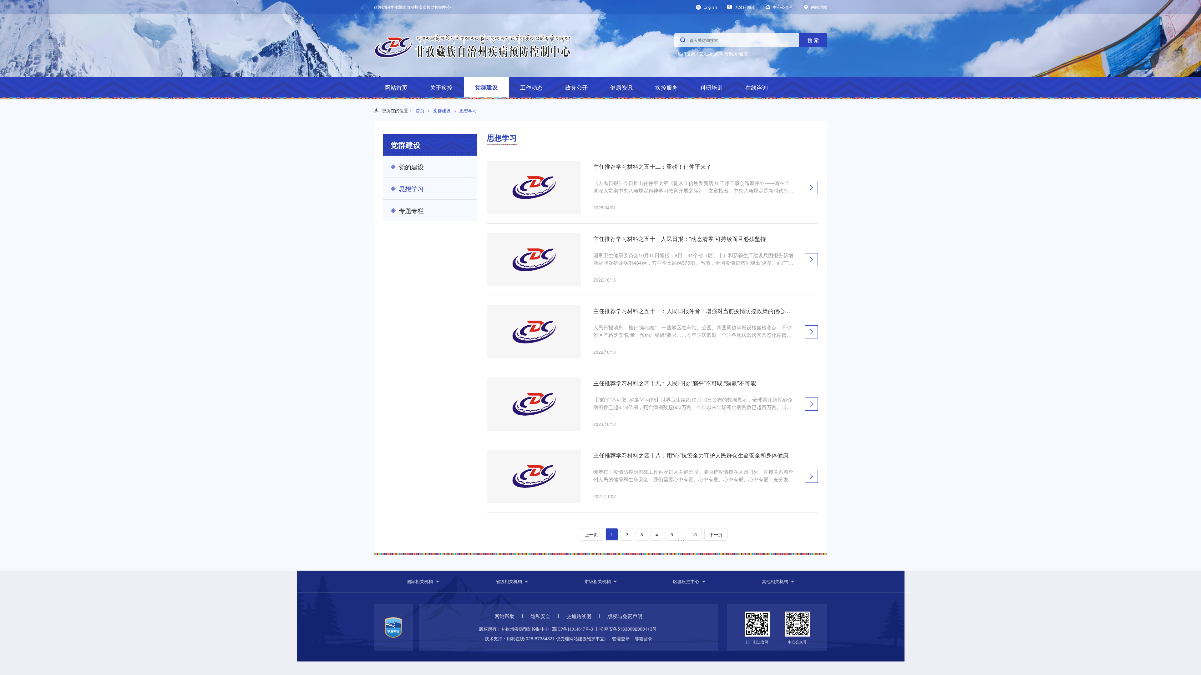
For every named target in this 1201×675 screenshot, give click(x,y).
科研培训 (711, 87)
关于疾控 (441, 87)
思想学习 (468, 110)
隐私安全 (540, 616)
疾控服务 (666, 87)
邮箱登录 (643, 638)
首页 (420, 110)
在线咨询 (756, 87)
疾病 (718, 53)
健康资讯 (621, 87)
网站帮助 (504, 616)
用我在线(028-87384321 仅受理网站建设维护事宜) (556, 638)
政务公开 (576, 87)
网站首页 (396, 87)
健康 (743, 53)
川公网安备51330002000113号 (626, 629)
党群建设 (486, 87)
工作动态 (531, 87)
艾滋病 (705, 53)
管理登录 (621, 638)
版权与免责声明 (624, 616)
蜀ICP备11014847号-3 (572, 629)
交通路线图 (578, 616)
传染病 (730, 53)
